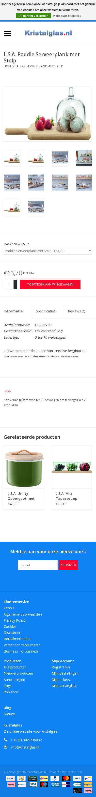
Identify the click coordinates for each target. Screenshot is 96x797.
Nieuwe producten (18, 673)
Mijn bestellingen (65, 673)
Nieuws (10, 714)
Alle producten (15, 667)
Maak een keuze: (16, 244)
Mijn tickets (61, 679)
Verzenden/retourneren (22, 645)
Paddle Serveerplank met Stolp (39, 66)
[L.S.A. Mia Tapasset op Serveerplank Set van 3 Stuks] (72, 467)
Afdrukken (11, 405)
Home (8, 66)
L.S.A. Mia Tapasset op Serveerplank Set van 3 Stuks (70, 496)
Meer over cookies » (67, 16)
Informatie (13, 311)
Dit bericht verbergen (33, 16)
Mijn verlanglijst (64, 685)
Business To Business (21, 651)
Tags (8, 685)
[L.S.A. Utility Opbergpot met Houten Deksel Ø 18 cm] (24, 467)
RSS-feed (11, 692)
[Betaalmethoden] (10, 778)
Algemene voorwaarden (23, 614)
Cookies (10, 626)
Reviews (76, 311)
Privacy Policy (14, 620)
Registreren (61, 667)
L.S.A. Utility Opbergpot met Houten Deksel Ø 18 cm (22, 496)
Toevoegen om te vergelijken (63, 400)
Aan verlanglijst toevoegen (22, 400)
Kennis (9, 608)
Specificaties (46, 311)
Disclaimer (12, 632)
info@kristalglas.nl (25, 747)
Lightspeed (74, 772)
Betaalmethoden (17, 638)
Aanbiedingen (14, 679)
